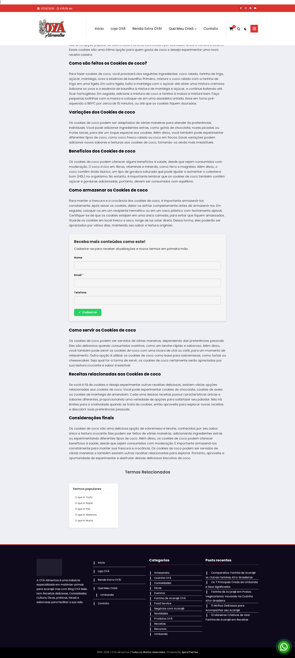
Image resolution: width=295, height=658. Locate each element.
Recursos (160, 629)
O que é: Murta (84, 520)
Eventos (159, 593)
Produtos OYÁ (163, 619)
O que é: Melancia (86, 514)
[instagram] (246, 8)
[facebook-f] (241, 8)
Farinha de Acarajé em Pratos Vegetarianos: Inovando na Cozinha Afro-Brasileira (229, 596)
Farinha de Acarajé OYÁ (170, 598)
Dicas (157, 588)
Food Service (162, 603)
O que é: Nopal (84, 503)
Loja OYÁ (118, 28)
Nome (78, 257)
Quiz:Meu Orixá (181, 28)
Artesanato (162, 573)
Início (99, 28)
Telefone (80, 292)
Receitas (160, 624)
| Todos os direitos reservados (147, 652)
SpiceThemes (190, 652)
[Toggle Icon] (254, 28)
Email (78, 275)
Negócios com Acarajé (169, 608)
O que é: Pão (82, 509)
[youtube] (255, 8)
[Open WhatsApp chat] (284, 647)
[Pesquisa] (239, 28)
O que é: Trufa (83, 497)
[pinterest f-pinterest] (250, 8)
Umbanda (107, 595)
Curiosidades (162, 583)
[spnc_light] (245, 28)
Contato (210, 28)
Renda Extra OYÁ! (147, 28)
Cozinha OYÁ (162, 578)
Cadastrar (87, 312)
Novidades (161, 613)
